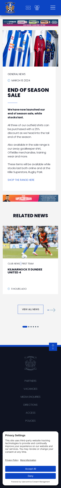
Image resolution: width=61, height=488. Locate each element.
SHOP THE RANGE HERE (21, 180)
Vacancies (30, 389)
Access (30, 413)
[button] (51, 310)
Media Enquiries (31, 397)
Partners (30, 381)
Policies (30, 421)
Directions (30, 405)
